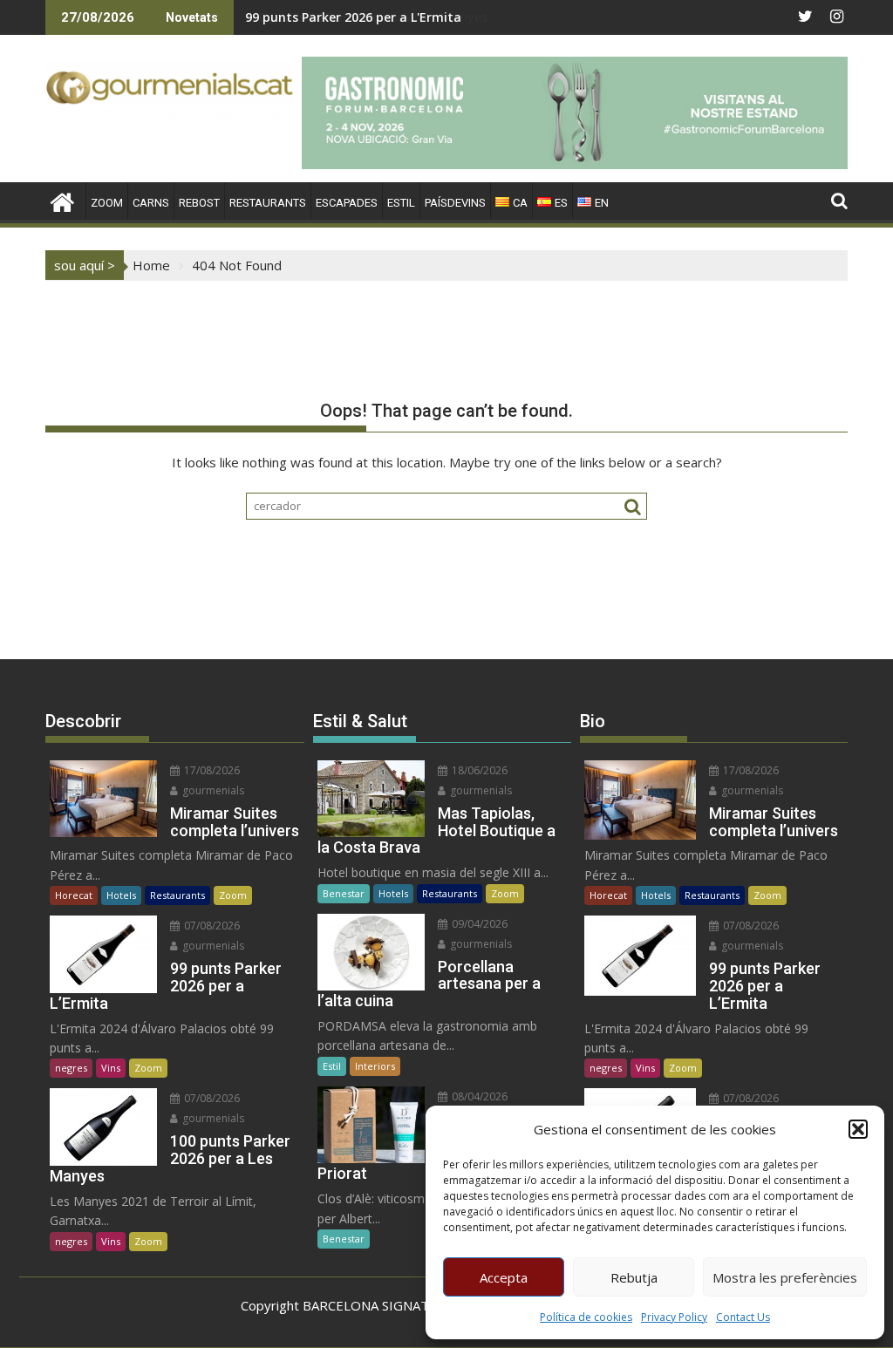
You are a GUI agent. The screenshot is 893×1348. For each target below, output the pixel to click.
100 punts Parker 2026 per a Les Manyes (366, 17)
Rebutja (634, 1277)
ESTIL (401, 202)
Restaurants (177, 895)
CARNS (151, 202)
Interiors (375, 1065)
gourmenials (212, 790)
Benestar (344, 893)
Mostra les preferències (784, 1277)
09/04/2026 (478, 923)
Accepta (504, 1277)
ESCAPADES (347, 202)
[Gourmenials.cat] (62, 200)
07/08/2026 (210, 925)
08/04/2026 (478, 1096)
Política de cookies (586, 1317)
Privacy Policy (674, 1317)
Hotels (121, 895)
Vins (110, 1067)
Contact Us (743, 1317)
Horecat (73, 895)
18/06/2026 (478, 770)
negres (71, 1067)
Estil (332, 1065)
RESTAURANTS (267, 202)
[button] (858, 1129)
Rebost (199, 202)
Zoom (233, 895)
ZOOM (107, 202)
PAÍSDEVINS (455, 202)
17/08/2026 (210, 770)
